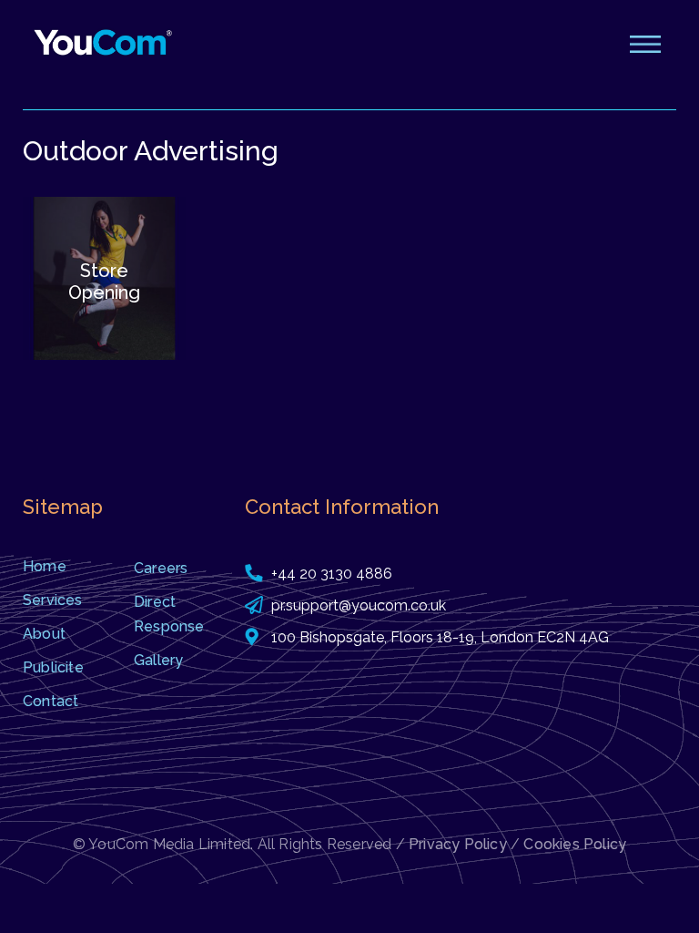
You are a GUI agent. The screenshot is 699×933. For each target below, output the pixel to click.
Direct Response (169, 614)
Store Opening (104, 281)
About (44, 633)
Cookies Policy (574, 844)
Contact (50, 701)
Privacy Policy (458, 844)
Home (44, 566)
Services (53, 600)
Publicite (53, 667)
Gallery (158, 660)
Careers (160, 568)
